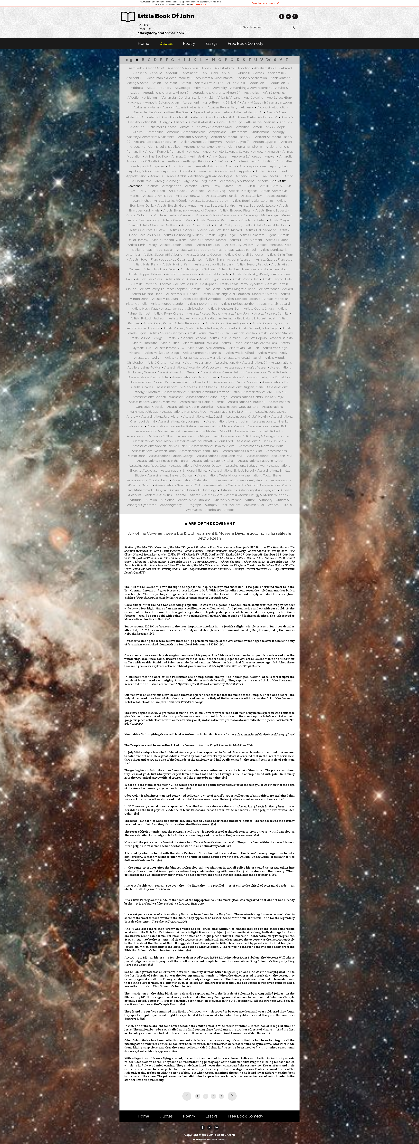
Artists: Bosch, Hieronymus (176, 205)
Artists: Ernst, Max (208, 244)
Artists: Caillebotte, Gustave (146, 215)
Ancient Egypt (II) (265, 141)
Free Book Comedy (245, 43)
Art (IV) (278, 186)
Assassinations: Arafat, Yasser (245, 367)
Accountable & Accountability (168, 78)
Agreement (191, 102)
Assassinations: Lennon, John (227, 421)
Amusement (260, 132)
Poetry (189, 43)
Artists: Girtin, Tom (280, 254)
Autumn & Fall (254, 505)
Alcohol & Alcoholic (271, 107)
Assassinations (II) (254, 362)
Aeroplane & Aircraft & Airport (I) (166, 92)
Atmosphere (213, 495)
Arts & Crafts (157, 362)
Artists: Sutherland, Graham (186, 338)
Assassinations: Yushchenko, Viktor (231, 485)
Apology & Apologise (144, 171)
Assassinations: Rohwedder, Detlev (196, 465)
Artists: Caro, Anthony (143, 220)
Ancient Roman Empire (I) (202, 146)
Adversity (220, 87)
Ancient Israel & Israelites (162, 146)
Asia (188, 362)
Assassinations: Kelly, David (202, 416)
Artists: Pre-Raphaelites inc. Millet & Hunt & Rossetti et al (234, 318)
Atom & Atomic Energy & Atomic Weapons (257, 495)
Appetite (245, 171)
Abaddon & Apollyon (183, 68)
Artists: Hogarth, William (197, 269)
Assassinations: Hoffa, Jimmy (230, 411)
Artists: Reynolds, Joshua (270, 323)
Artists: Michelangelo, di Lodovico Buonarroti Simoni (239, 294)
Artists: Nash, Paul (144, 308)
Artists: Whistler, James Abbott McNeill (192, 357)
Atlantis (195, 495)
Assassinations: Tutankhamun (193, 480)
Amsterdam (238, 132)
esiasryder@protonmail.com (160, 33)
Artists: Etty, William (239, 244)
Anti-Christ (222, 161)
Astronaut (227, 490)
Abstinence (191, 73)
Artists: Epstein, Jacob (176, 244)
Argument (209, 181)
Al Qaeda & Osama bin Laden (271, 102)
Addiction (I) (258, 83)
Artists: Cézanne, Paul (211, 220)
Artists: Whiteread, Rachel (242, 357)
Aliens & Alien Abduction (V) (258, 117)
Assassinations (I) (227, 362)
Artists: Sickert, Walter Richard (208, 333)
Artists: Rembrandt (188, 323)
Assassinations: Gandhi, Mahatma (152, 402)
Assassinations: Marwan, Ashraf (158, 431)
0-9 (129, 59)
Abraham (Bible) (265, 68)
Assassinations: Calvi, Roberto (267, 372)
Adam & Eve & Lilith (209, 83)
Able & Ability (224, 68)
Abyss (259, 73)
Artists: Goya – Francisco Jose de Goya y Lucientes (165, 259)
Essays (211, 43)
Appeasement (225, 171)
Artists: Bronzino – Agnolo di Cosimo (189, 210)
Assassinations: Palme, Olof (242, 451)
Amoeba (173, 132)
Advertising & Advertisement (251, 87)
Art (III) (265, 186)
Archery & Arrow (247, 176)
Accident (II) (134, 78)
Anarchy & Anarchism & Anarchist (150, 137)
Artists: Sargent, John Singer (258, 328)
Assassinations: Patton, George (171, 456)
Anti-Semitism (243, 161)
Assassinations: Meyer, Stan (197, 436)
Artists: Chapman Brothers (158, 225)
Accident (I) (276, 73)
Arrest (228, 186)
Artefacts (197, 191)
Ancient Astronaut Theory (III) (155, 141)
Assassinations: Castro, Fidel (148, 377)
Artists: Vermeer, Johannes (202, 352)
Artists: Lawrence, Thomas (152, 284)
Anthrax (173, 161)
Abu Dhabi (210, 73)
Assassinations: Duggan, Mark (242, 387)
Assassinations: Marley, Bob (267, 426)
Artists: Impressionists (181, 274)
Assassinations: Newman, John (154, 451)
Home (143, 43)
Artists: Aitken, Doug (157, 195)
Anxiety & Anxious (209, 166)
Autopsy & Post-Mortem (222, 505)
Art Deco (158, 191)
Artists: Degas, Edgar (221, 235)
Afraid (208, 97)
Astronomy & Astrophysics (257, 490)
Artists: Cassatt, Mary (177, 220)
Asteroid (193, 490)
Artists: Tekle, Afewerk (225, 338)
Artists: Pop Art (179, 318)
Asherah (176, 362)
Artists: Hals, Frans (146, 264)
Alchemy (247, 107)
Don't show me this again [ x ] (265, 3)
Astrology (210, 490)
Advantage (182, 87)
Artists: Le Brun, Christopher (195, 284)
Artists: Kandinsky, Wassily (250, 274)
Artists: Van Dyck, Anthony (206, 348)
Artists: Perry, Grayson (169, 313)
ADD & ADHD (236, 83)
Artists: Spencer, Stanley (275, 333)
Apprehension (136, 176)
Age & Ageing (253, 97)
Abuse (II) (244, 73)
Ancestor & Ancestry (192, 137)
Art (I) (240, 186)
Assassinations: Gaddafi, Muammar (157, 397)
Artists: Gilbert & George (203, 254)
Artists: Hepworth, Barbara (214, 264)
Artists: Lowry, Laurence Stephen (164, 289)
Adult (151, 87)
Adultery (164, 87)
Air (244, 102)
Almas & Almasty (200, 122)
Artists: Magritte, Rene (239, 289)
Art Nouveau (178, 191)
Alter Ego (235, 122)
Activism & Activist (178, 83)
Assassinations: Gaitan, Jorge (206, 397)
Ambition (242, 127)
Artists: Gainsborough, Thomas (199, 249)
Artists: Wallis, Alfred (239, 352)
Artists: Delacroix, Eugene (258, 235)
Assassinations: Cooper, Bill (150, 382)
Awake (287, 505)
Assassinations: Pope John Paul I (220, 456)
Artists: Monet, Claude (167, 303)
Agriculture (211, 102)
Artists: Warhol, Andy (272, 352)
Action (156, 83)
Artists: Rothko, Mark (178, 328)
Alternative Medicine (261, 122)
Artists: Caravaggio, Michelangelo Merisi (261, 215)
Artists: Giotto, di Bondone (244, 254)
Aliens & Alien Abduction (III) (169, 117)
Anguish (273, 151)
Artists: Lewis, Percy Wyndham (241, 284)
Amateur (186, 127)
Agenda (135, 102)
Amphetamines (194, 132)
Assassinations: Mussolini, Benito (260, 441)
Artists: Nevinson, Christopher (182, 308)
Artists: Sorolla (244, 333)
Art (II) (252, 186)
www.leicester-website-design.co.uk (209, 1139)
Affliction (150, 97)
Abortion (244, 68)
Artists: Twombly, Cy (169, 348)
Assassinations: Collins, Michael (194, 377)
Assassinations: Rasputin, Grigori (261, 460)
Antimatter (284, 161)
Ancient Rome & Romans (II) (165, 151)
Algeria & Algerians (206, 112)
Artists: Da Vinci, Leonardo (188, 230)
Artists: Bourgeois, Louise (257, 205)
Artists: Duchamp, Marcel (208, 240)
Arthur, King (216, 191)
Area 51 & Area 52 (167, 181)
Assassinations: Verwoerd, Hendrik (242, 480)
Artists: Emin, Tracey (142, 244)
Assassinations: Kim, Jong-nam (180, 421)
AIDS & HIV (231, 102)
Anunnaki (185, 166)
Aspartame (203, 362)
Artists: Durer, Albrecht (246, 240)
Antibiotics (265, 161)
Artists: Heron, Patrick (252, 264)
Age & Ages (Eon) (279, 97)
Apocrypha (278, 166)
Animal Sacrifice (156, 156)
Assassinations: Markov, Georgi (222, 426)
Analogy (278, 132)
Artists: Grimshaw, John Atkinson (229, 259)
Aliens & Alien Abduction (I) (243, 112)
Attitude (136, 500)
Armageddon (171, 186)
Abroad (286, 68)
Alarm (154, 107)
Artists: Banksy (251, 195)
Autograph (193, 505)
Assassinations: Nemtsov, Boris (261, 446)
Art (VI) (143, 191)
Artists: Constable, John (270, 225)
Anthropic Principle (196, 161)
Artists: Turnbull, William (200, 343)
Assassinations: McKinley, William (150, 436)
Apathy (231, 166)
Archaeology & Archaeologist (211, 176)
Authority (265, 500)
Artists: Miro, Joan (165, 298)
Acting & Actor (137, 83)
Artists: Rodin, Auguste (143, 328)
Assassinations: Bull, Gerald (177, 372)
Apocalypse (257, 166)
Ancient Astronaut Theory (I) (231, 137)
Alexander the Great (147, 112)
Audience (167, 500)
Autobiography (171, 505)
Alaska (167, 107)
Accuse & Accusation (252, 78)
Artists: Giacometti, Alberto (163, 254)
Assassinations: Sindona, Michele (184, 470)
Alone (220, 122)
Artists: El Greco (277, 240)
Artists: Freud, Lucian (158, 249)
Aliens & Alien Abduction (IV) (213, 117)
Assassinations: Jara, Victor (160, 416)
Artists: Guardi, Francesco (274, 259)
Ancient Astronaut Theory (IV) (201, 141)
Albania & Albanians (190, 107)
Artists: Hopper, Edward (145, 274)
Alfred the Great (178, 112)
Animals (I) (179, 156)
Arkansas (152, 186)
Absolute (172, 73)
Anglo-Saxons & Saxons (232, 151)
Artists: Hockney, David (160, 269)
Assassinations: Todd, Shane (261, 475)
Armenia (191, 186)
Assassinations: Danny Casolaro (236, 382)
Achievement (280, 78)
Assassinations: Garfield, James (202, 402)
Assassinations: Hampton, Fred (184, 411)
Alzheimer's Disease (161, 127)
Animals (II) (198, 156)
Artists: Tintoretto (144, 343)
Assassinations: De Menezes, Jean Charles (187, 387)
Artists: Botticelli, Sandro (217, 205)
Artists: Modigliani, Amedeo (201, 298)
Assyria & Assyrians (169, 490)
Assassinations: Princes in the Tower (162, 460)
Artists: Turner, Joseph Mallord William (249, 343)
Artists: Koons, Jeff (245, 279)
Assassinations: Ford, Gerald (263, 392)
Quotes (166, 43)
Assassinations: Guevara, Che (237, 406)
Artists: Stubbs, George (146, 338)
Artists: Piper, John (237, 313)
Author (250, 500)
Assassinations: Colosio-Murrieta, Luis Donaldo (254, 377)
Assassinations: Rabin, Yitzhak (213, 460)
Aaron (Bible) (155, 68)
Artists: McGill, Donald (182, 294)
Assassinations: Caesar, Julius (221, 372)
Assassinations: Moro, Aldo (151, 441)
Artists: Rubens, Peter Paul (216, 328)
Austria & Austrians (227, 500)
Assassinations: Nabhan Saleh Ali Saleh (160, 446)
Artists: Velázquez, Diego (161, 352)
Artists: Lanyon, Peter (277, 279)
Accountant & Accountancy (213, 78)
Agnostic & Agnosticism (162, 102)
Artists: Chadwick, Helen (248, 220)
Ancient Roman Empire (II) (243, 146)
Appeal (185, 171)
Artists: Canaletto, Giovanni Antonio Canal (199, 215)
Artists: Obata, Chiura (259, 308)
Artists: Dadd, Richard (226, 230)
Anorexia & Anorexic (246, 156)
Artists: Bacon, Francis (221, 195)
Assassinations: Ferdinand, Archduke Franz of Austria (202, 392)
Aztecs (229, 509)
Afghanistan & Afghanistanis (180, 97)
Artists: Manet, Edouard (276, 289)
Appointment (277, 171)
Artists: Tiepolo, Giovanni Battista (269, 338)
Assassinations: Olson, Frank (199, 451)
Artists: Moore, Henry (202, 303)
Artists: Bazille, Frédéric (170, 200)
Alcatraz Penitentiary (222, 107)
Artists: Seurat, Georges (167, 333)
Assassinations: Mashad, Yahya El (207, 431)
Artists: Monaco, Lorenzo (243, 298)
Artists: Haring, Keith (177, 264)
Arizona (263, 181)
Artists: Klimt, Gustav (180, 279)
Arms (205, 186)
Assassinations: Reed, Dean (148, 465)
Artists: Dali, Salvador (261, 230)
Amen (257, 127)
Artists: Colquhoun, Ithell (232, 225)
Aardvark (135, 68)
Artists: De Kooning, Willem (183, 235)
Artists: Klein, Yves (149, 279)
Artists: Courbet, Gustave (148, 230)
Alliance (179, 122)
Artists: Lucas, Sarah (205, 289)
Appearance (202, 171)
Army (216, 186)
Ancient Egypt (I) (237, 141)
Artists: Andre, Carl (189, 195)
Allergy (165, 122)
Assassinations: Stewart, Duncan (170, 475)
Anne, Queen (218, 156)
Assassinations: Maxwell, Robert (257, 431)
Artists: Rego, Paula (157, 323)
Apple (259, 171)
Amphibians (217, 132)
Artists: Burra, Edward (271, 210)
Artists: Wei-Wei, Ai (147, 357)
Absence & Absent (148, 73)
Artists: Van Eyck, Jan (244, 348)
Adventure (201, 87)
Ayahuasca (194, 509)
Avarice (273, 505)
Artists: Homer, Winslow (270, 269)
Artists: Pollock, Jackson (148, 318)
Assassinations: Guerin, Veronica (190, 406)
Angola (258, 151)
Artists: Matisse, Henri (147, 294)
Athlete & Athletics (158, 495)
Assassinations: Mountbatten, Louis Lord (203, 441)
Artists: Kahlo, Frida (214, 274)
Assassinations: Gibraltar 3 (246, 402)
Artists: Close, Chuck (196, 225)
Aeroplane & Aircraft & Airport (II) (216, 92)
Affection (134, 97)
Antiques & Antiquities (149, 166)
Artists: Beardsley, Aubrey (209, 200)
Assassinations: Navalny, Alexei (213, 446)
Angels (194, 151)
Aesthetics (251, 92)
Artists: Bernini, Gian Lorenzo (252, 200)
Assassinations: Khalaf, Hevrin (247, 416)
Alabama (140, 107)
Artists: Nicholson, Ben (224, 308)
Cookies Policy (199, 4)
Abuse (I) (228, 73)
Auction (151, 500)
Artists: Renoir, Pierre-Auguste (226, 323)
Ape (242, 166)
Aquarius (156, 176)
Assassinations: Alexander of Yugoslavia (192, 367)
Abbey (206, 68)
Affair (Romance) (274, 92)
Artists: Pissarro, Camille (271, 313)
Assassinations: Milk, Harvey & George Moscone (255, 436)
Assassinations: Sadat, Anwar (245, 465)
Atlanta (181, 495)
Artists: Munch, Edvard (273, 303)
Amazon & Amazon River (214, 127)
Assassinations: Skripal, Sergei (232, 470)
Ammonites (154, 132)
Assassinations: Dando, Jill (191, 382)
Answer (270, 156)
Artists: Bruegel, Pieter (236, 210)
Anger (207, 151)
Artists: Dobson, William (169, 240)
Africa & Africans (228, 97)
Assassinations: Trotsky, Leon (147, 480)
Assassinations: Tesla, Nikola (217, 475)
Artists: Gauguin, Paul (240, 249)
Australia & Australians (194, 500)
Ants (171, 166)
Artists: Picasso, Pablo (204, 313)
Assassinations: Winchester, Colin (178, 485)
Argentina (191, 181)
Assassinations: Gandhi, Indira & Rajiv (257, 397)
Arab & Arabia (176, 176)
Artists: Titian (170, 343)
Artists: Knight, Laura (214, 279)
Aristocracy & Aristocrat (237, 181)
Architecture (272, 176)
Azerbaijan (213, 509)
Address (137, 87)
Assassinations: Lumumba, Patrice (171, 426)
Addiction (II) (280, 83)
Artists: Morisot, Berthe (237, 303)
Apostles (169, 171)
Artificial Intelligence (243, 191)
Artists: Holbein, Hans (234, 269)
